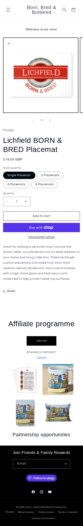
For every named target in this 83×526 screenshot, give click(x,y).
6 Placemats (45, 184)
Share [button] (11, 291)
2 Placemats (50, 175)
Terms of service (67, 512)
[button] (8, 9)
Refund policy (26, 512)
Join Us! (41, 340)
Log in (41, 357)
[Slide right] (50, 120)
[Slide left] (33, 120)
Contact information (43, 518)
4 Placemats (16, 184)
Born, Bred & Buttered (39, 507)
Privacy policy (46, 512)
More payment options (41, 237)
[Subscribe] (65, 464)
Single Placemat (19, 175)
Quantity (8, 193)
